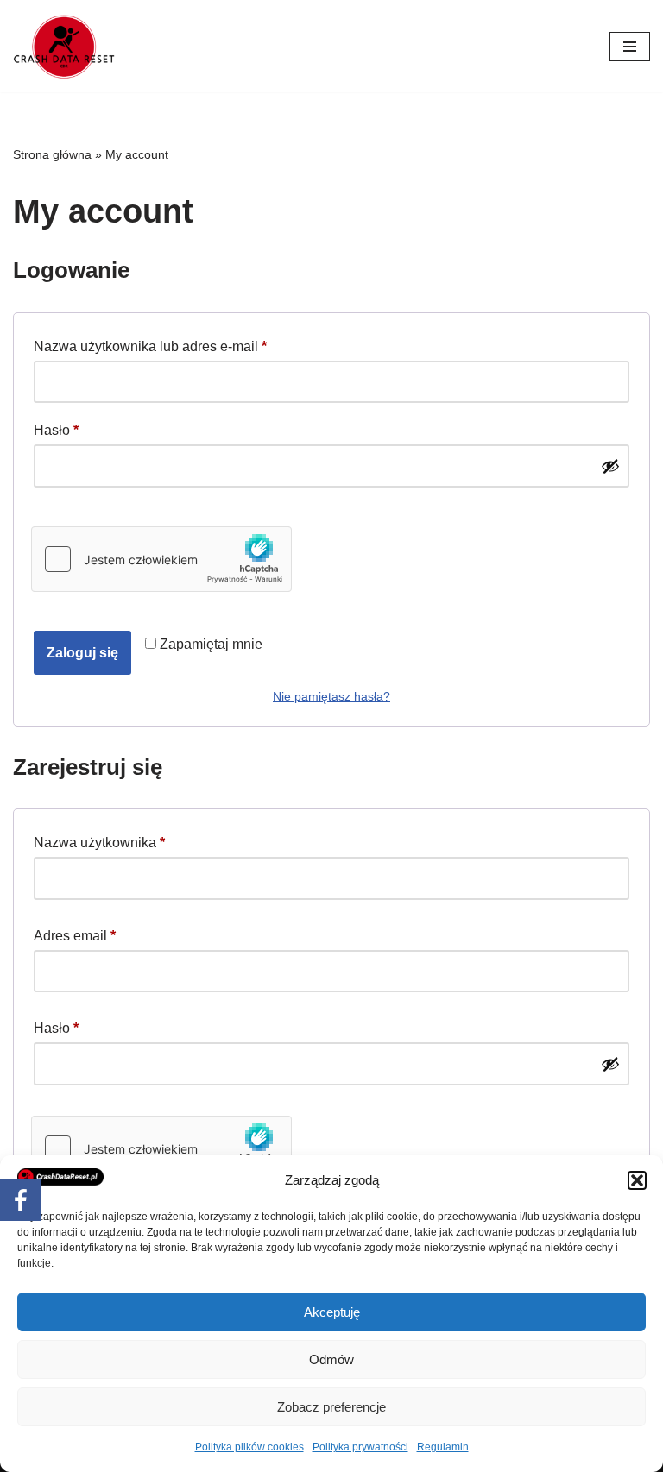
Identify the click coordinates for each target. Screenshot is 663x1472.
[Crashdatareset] (65, 46)
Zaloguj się (82, 652)
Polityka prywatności (360, 1447)
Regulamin (443, 1447)
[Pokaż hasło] (610, 465)
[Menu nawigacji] (629, 46)
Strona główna (52, 154)
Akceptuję (332, 1312)
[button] (637, 1180)
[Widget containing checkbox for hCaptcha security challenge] (161, 559)
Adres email (75, 935)
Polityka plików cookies (249, 1447)
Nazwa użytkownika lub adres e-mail (150, 346)
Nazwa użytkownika (99, 842)
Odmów (331, 1359)
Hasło (56, 429)
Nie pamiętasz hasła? (331, 696)
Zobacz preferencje (331, 1407)
